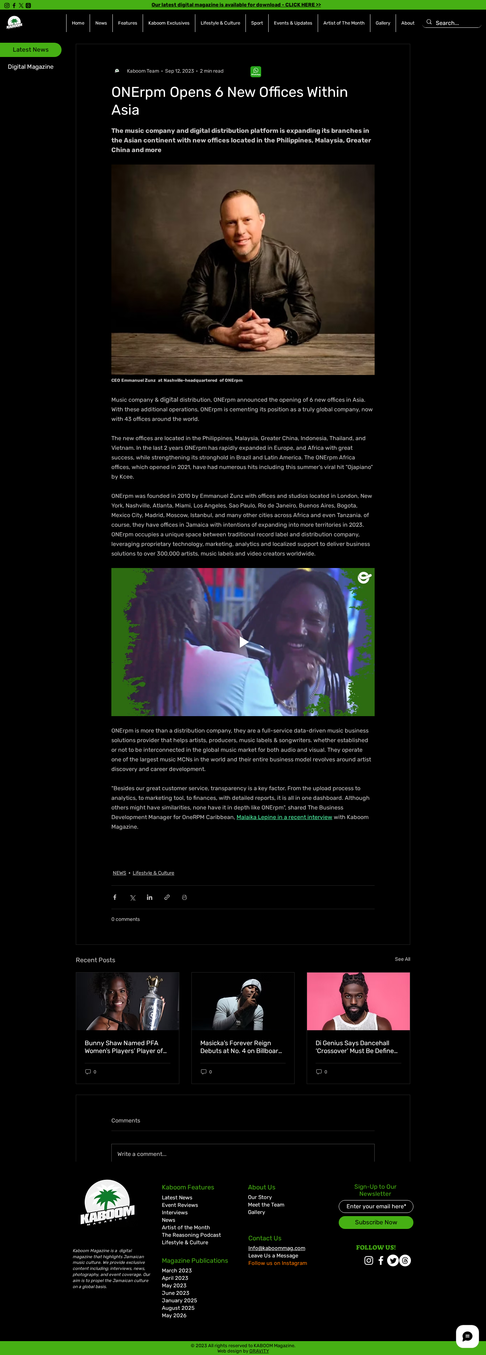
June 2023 (175, 1293)
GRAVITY (259, 1351)
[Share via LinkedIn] (149, 897)
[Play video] (243, 642)
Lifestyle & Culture (153, 873)
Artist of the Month (186, 1227)
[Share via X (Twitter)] (132, 897)
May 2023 (174, 1285)
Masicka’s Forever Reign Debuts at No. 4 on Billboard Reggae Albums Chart (241, 1047)
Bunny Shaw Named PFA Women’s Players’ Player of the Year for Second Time (124, 1047)
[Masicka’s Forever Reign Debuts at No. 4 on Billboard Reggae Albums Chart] (243, 1001)
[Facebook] (14, 5)
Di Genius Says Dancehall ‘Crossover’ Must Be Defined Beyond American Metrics (357, 1047)
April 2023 (175, 1278)
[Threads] (28, 5)
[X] (21, 5)
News (168, 1220)
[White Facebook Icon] (381, 1260)
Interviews (175, 1212)
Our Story (260, 1197)
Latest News (177, 1197)
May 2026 (174, 1315)
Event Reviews (180, 1205)
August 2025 (178, 1308)
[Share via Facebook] (114, 897)
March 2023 (177, 1270)
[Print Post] (184, 897)
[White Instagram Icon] (369, 1260)
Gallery (256, 1212)
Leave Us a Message (273, 1255)
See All (402, 959)
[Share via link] (167, 897)
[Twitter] (393, 1260)
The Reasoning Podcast (191, 1235)
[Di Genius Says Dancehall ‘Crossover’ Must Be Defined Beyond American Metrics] (358, 1001)
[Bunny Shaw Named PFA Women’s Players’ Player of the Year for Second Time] (127, 1001)
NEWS (119, 873)
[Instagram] (7, 5)
